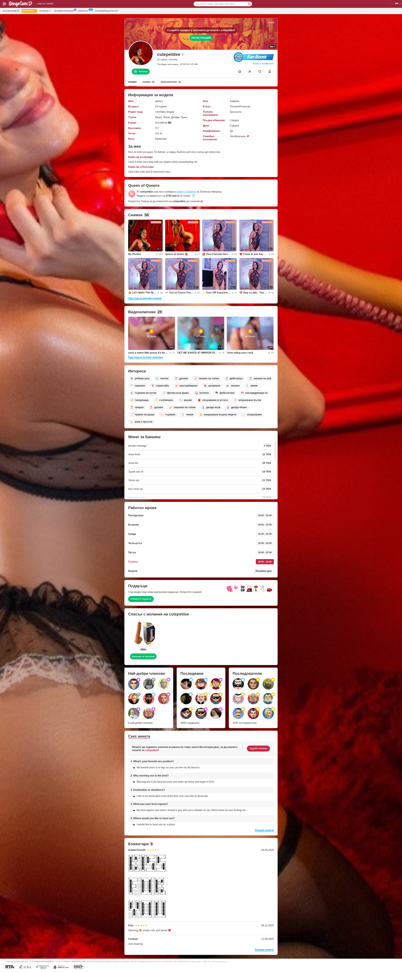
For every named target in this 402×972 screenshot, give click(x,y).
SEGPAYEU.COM (78, 961)
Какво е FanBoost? (263, 63)
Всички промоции (64, 11)
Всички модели (11, 11)
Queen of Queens (186, 191)
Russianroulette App (106, 11)
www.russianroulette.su (44, 961)
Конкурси (83, 11)
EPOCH (67, 961)
